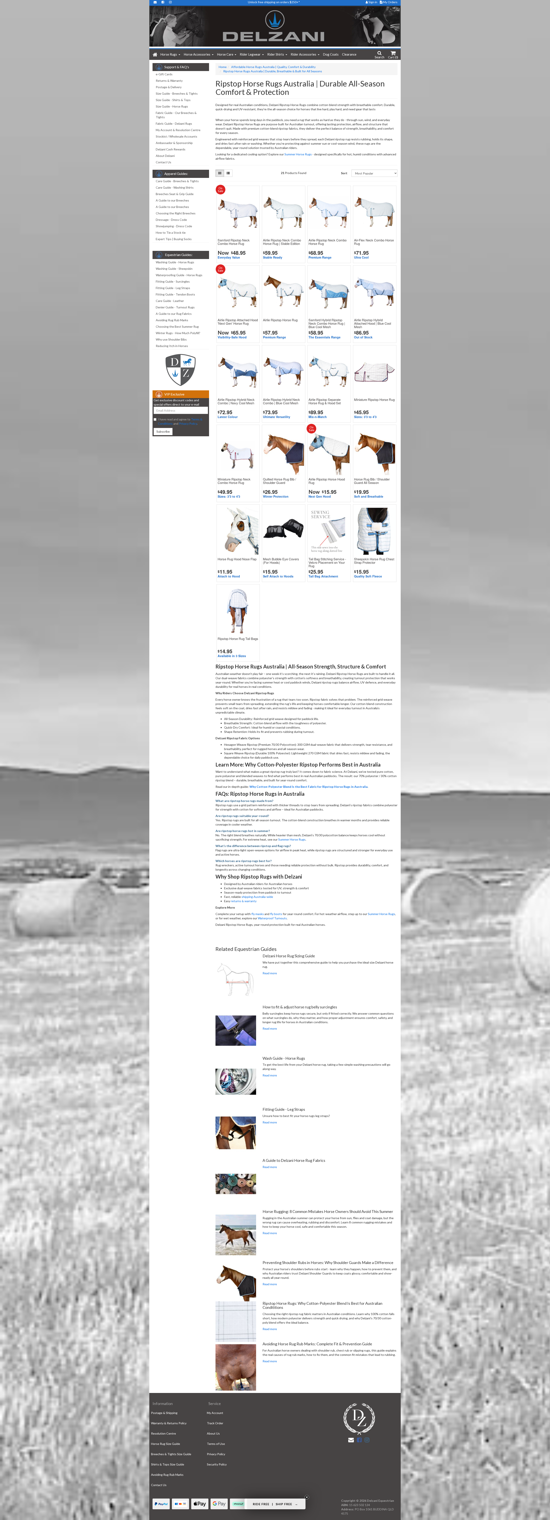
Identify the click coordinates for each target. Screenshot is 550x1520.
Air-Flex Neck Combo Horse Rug (374, 242)
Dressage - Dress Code (171, 219)
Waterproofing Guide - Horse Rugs (179, 275)
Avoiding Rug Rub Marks (172, 320)
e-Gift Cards (164, 74)
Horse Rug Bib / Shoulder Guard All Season (372, 481)
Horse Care (225, 54)
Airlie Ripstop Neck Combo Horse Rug (328, 242)
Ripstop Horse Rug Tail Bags (238, 638)
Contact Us (163, 162)
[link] (359, 1439)
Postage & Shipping (164, 1413)
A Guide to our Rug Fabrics (174, 313)
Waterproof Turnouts (272, 918)
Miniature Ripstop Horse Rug (374, 399)
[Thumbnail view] (219, 173)
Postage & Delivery (169, 87)
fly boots (276, 914)
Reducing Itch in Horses (172, 346)
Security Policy (217, 1464)
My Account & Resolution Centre (178, 130)
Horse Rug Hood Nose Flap (237, 559)
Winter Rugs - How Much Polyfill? (178, 333)
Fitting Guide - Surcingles (173, 281)
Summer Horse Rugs (298, 154)
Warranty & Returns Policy (168, 1423)
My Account (215, 1413)
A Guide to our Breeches (172, 200)
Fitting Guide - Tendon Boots (175, 294)
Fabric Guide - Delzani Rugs (174, 123)
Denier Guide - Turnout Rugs (175, 307)
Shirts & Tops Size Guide (167, 1464)
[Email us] (351, 1439)
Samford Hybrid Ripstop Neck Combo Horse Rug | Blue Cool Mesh (327, 323)
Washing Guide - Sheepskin (174, 268)
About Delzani (165, 156)
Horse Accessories (197, 54)
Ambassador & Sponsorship (174, 143)
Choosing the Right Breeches (176, 213)
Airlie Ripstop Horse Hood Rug (327, 481)
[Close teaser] (307, 1497)
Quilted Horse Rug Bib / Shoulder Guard (279, 481)
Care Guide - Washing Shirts (175, 187)
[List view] (228, 173)
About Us (213, 1433)
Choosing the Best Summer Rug (177, 326)
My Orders (389, 2)
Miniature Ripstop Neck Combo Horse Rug (234, 481)
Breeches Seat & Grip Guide (175, 194)
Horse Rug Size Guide (165, 1444)
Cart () (393, 57)
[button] (275, 1504)
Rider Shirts (276, 54)
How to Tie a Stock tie (171, 232)
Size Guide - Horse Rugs (172, 106)
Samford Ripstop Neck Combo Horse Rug (234, 242)
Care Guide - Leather (170, 301)
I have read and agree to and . (180, 421)
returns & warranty (244, 901)
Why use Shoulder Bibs (171, 339)
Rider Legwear (250, 54)
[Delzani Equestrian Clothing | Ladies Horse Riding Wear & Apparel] (275, 27)
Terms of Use (216, 1444)
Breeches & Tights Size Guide (171, 1454)
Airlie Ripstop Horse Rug (280, 320)
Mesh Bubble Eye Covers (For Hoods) (281, 561)
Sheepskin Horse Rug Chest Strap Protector (374, 561)
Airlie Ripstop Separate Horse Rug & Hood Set (325, 401)
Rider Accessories (304, 54)
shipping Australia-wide (257, 897)
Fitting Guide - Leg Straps (173, 288)
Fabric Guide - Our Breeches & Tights (176, 115)
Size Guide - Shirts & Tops (173, 100)
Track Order (215, 1423)
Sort (344, 173)
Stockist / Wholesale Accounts (176, 136)
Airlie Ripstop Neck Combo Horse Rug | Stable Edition (282, 242)
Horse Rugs (169, 54)
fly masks (257, 914)
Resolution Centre (163, 1433)
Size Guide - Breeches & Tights (177, 93)
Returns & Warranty (169, 80)
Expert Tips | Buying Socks (174, 239)
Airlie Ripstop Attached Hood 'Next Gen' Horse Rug (238, 322)
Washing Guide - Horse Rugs (175, 262)
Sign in (372, 2)
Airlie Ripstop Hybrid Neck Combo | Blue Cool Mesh (281, 401)
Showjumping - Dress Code (174, 226)
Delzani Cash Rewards (170, 149)
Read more (270, 973)
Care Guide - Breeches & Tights (177, 181)
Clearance (349, 54)
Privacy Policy (188, 423)
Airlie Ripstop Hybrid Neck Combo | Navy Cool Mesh (236, 401)
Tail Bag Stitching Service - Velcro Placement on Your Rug (327, 562)
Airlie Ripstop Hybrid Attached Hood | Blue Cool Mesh (372, 323)
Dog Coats (331, 54)
